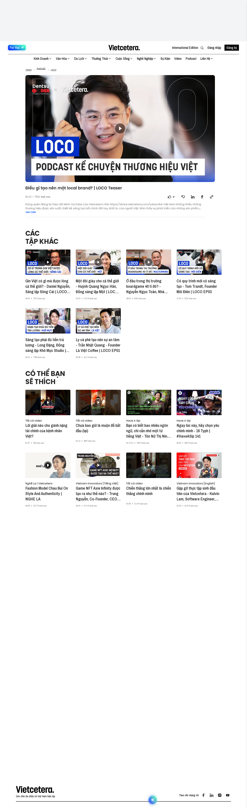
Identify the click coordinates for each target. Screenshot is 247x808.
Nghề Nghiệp (145, 58)
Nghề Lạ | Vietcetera (38, 483)
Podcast (191, 58)
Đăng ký (232, 47)
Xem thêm (31, 212)
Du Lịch (79, 58)
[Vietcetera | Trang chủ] (124, 47)
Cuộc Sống (123, 58)
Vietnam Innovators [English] (196, 483)
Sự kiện (165, 58)
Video (178, 58)
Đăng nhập (214, 47)
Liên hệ (205, 58)
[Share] (192, 196)
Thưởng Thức (99, 58)
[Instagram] (219, 795)
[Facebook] (203, 795)
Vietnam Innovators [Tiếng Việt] (97, 483)
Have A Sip (133, 421)
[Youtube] (227, 795)
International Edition (185, 47)
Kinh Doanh (41, 58)
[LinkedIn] (211, 795)
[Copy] (211, 196)
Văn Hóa (61, 58)
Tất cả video (33, 421)
